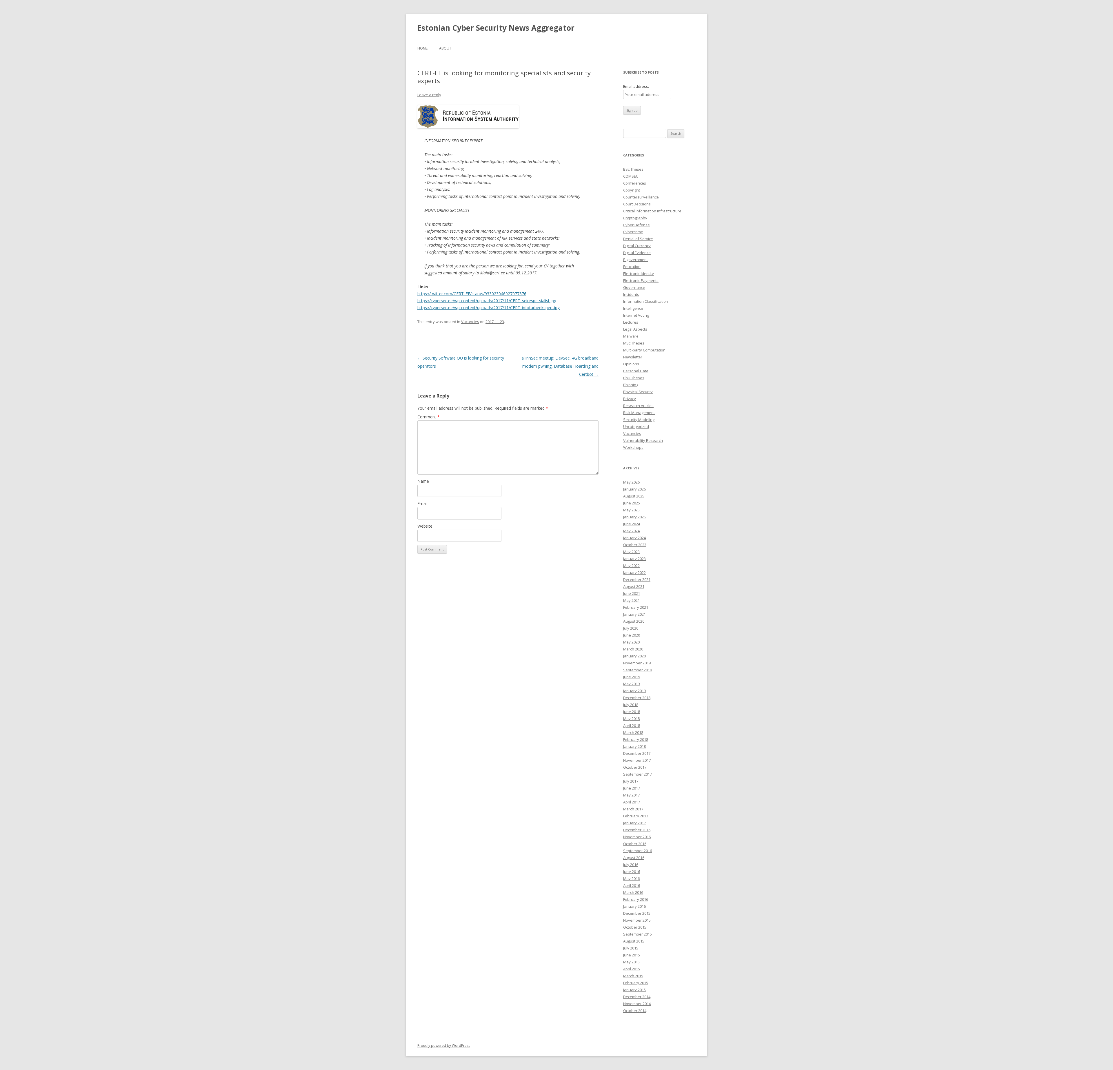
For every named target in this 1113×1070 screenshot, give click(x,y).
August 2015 (633, 941)
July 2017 (630, 781)
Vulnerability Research (643, 440)
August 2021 (633, 586)
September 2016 (637, 850)
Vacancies (470, 321)
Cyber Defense (636, 224)
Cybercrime (633, 231)
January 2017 (634, 822)
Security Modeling (638, 419)
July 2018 (630, 704)
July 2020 (630, 628)
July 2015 (630, 948)
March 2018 (633, 732)
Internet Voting (636, 315)
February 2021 (635, 607)
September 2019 (637, 669)
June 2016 (631, 871)
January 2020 (634, 656)
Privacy (629, 398)
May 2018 (631, 718)
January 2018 (634, 746)
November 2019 (637, 663)
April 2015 (631, 968)
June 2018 (631, 711)
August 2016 (633, 857)
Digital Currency (637, 245)
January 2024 (634, 537)
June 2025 (631, 503)
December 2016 (636, 829)
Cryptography (635, 217)
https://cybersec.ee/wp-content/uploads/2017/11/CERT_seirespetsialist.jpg (486, 300)
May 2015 (631, 962)
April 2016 (631, 885)
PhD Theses (633, 377)
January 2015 (634, 989)
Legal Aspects (635, 329)
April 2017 (631, 802)
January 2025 (634, 516)
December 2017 (636, 753)
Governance (634, 287)
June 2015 (631, 955)
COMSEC (630, 176)
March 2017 (633, 809)
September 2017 (637, 774)
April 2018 (631, 725)
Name (423, 481)
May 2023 (631, 551)
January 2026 (634, 489)
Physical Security (638, 391)
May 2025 (631, 510)
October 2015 (634, 927)
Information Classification (645, 301)
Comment (428, 417)
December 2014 (636, 996)
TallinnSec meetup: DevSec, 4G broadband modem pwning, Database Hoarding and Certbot (559, 366)
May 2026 (631, 482)
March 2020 (633, 649)
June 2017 (631, 788)
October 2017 (634, 767)
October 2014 (634, 1010)
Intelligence (633, 308)
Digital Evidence (637, 252)
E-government (635, 259)
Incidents (631, 294)
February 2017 (635, 816)
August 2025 (633, 496)
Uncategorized (636, 426)
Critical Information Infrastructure (652, 211)
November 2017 (637, 760)
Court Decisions (637, 204)
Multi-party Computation (644, 350)
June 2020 (631, 635)
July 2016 (630, 864)
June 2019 (631, 676)
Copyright (631, 190)
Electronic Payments (641, 280)
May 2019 (631, 683)
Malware (631, 336)
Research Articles (638, 405)
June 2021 (631, 593)
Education (632, 266)
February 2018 (635, 739)
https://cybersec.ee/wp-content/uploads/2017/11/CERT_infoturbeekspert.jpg (488, 307)
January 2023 (634, 558)
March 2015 (633, 975)
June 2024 (631, 523)
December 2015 (636, 913)
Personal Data (635, 370)
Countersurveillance (641, 197)
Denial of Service (638, 238)
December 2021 (636, 579)
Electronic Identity (638, 273)
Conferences (634, 183)
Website (424, 526)
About (445, 48)
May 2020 (631, 642)
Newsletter (632, 357)
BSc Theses (633, 169)
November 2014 (637, 1003)
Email (422, 503)
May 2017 (631, 795)
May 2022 (631, 565)
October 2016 (634, 843)
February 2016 (635, 899)
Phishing (630, 384)
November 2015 (637, 920)
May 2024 (631, 530)
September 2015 (637, 934)
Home (422, 48)
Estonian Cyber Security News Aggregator (495, 28)
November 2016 (637, 836)
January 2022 (634, 572)
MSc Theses (633, 343)
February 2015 (635, 982)
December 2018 (636, 697)
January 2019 (634, 690)
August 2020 (633, 621)
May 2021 (631, 600)
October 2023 (634, 544)
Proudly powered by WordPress (443, 1045)
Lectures (630, 322)
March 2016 (633, 892)
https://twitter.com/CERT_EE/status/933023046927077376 (471, 293)
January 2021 (634, 614)
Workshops (633, 447)
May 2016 (631, 878)
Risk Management (639, 412)
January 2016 (634, 906)
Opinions (631, 364)
